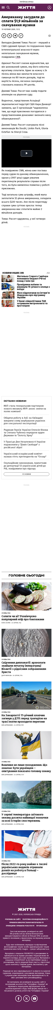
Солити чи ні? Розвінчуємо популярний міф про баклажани (23, 617)
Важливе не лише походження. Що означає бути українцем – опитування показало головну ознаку (26, 768)
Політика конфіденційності (35, 919)
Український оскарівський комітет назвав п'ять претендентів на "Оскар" (25, 455)
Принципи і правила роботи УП (20, 926)
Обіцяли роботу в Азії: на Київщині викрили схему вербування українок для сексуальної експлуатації (24, 420)
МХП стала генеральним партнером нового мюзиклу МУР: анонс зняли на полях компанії (25, 408)
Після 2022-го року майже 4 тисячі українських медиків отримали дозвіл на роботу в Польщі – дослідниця (24, 868)
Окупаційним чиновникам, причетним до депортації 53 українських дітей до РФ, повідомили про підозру (25, 466)
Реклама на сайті (13, 919)
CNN (17, 56)
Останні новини (15, 401)
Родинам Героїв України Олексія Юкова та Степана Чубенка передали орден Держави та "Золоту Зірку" (26, 432)
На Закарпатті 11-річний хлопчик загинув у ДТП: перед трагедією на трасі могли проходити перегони (24, 718)
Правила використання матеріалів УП (26, 922)
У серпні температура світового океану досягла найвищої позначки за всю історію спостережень (25, 817)
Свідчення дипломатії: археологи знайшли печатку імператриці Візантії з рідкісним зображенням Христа (24, 667)
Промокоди (41, 926)
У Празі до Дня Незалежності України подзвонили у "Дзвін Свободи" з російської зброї (24, 444)
